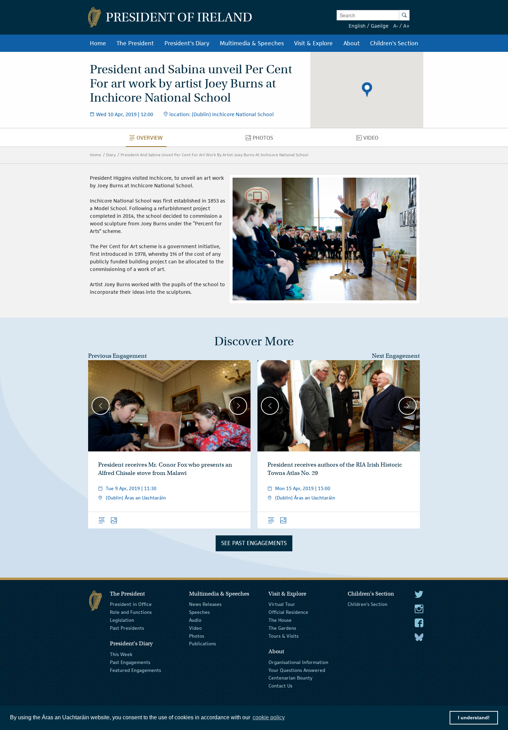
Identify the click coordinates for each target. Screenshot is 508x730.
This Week (121, 654)
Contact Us (280, 686)
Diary (111, 154)
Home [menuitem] (98, 43)
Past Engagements (130, 662)
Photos (196, 636)
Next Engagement (396, 355)
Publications (202, 643)
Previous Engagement (117, 355)
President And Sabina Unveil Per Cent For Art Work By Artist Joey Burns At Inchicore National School (214, 154)
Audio (195, 620)
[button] (367, 89)
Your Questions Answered (297, 670)
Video (195, 628)
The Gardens (282, 628)
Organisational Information (298, 662)
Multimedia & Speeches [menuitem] (252, 43)
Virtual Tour (282, 604)
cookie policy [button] (269, 717)
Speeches (199, 612)
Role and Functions (131, 612)
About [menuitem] (352, 43)
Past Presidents (127, 628)
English (357, 25)
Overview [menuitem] (152, 139)
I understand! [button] (474, 717)
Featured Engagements (135, 670)
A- (395, 25)
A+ (406, 25)
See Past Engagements (254, 543)
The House (280, 620)
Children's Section (367, 604)
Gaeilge (379, 25)
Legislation (122, 620)
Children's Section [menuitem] (394, 43)
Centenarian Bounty (290, 678)
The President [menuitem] (135, 43)
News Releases (205, 604)
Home (95, 154)
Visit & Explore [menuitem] (313, 43)
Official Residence (288, 612)
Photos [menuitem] (265, 139)
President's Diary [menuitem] (186, 43)
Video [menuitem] (372, 139)
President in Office (131, 604)
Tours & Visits (284, 636)
